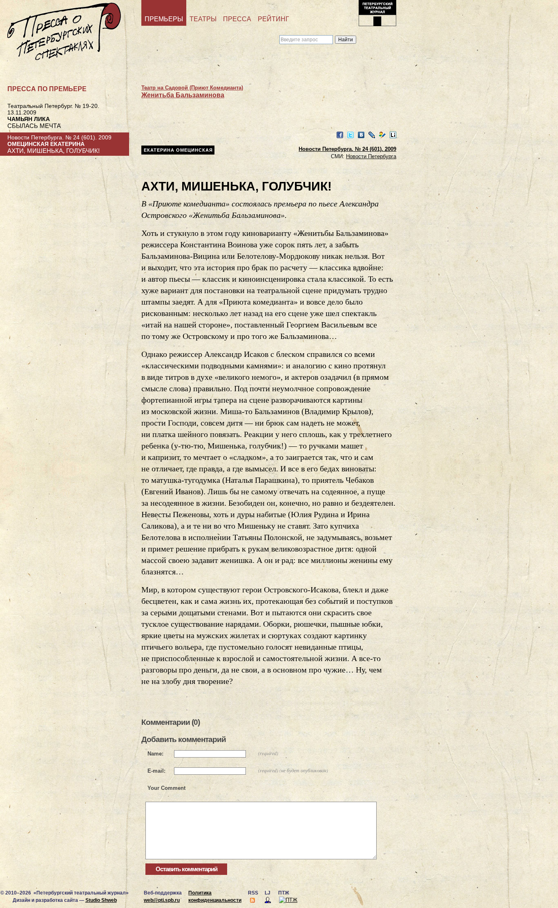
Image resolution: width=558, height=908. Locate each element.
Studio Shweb (101, 900)
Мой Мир (382, 135)
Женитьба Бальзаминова (182, 95)
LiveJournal (371, 135)
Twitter (350, 135)
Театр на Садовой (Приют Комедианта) (192, 88)
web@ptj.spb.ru (162, 900)
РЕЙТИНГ (273, 19)
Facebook (340, 135)
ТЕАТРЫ (203, 19)
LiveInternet (393, 135)
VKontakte (361, 135)
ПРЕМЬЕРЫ (164, 19)
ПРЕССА (237, 19)
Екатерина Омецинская (178, 150)
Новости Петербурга (371, 156)
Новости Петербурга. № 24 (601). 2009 (347, 149)
